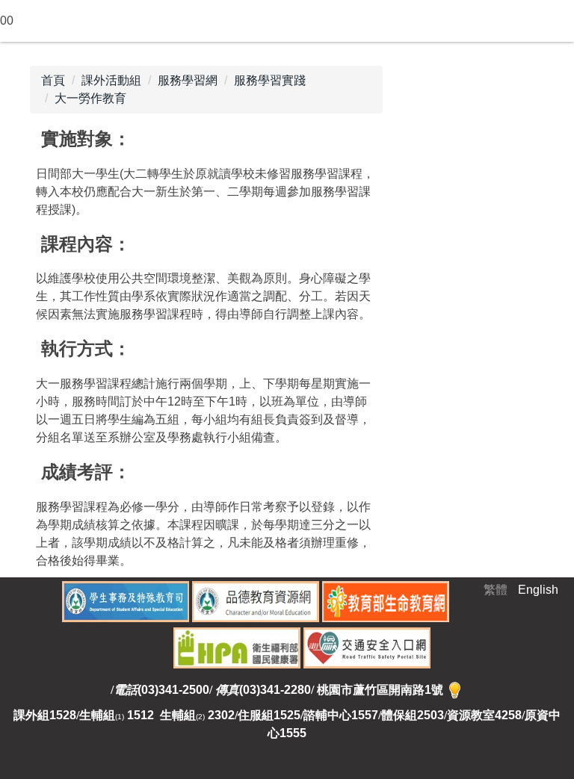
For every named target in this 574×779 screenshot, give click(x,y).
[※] (454, 689)
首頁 (53, 80)
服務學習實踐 (270, 80)
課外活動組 (111, 80)
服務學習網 (187, 80)
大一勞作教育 (90, 98)
